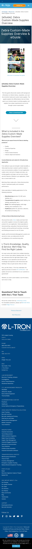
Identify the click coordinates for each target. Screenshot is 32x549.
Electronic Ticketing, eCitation (9, 377)
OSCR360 (4, 389)
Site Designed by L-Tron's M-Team (18, 531)
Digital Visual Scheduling (8, 438)
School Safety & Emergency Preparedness (13, 406)
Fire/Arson (4, 402)
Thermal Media (6, 395)
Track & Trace (5, 458)
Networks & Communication (9, 444)
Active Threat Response (8, 381)
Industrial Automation (7, 431)
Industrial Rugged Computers (9, 442)
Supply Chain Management (9, 440)
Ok (16, 546)
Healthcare (4, 404)
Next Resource (16, 315)
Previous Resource (16, 310)
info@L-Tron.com (6, 359)
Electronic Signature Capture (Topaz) (11, 473)
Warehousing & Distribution (9, 456)
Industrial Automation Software (10, 450)
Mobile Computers (6, 422)
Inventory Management (8, 460)
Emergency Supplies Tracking (9, 462)
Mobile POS (5, 475)
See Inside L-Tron (6, 365)
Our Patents (5, 490)
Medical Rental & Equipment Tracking (11, 464)
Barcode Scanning (6, 414)
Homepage (4, 11)
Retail (3, 471)
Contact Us (5, 370)
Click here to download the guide (16, 75)
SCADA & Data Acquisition (9, 448)
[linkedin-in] (11, 516)
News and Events (6, 492)
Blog (3, 494)
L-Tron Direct (5, 368)
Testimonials (5, 497)
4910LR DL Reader (7, 391)
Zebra (14, 220)
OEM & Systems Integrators (9, 436)
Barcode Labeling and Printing (9, 416)
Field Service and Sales (8, 418)
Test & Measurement (7, 434)
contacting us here (21, 300)
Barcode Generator (7, 507)
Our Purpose (5, 482)
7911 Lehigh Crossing (7, 335)
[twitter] (15, 516)
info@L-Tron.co (10, 304)
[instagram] (7, 516)
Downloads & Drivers (7, 505)
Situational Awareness (7, 383)
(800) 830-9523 (6, 345)
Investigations (5, 379)
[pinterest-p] (22, 516)
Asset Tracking (5, 412)
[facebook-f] (3, 516)
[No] (30, 543)
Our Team (4, 486)
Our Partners (5, 488)
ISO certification (20, 269)
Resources (11, 11)
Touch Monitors (6, 424)
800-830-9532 (26, 302)
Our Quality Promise (7, 484)
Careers (4, 499)
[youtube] (18, 516)
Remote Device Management (9, 420)
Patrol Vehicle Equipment (8, 393)
